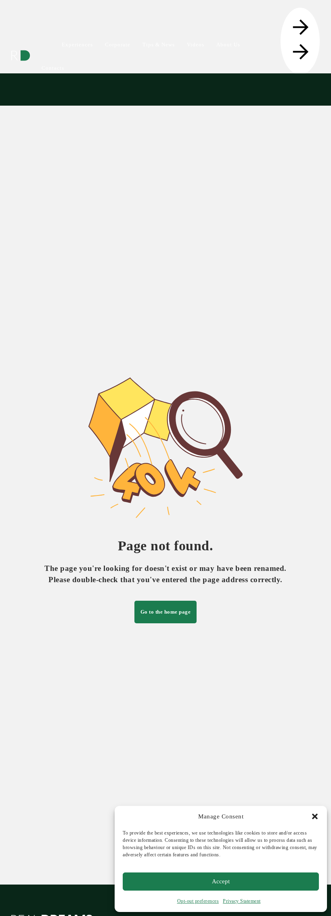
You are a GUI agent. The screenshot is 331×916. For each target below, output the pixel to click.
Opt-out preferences (198, 901)
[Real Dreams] (20, 56)
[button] (315, 816)
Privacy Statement (242, 901)
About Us (228, 45)
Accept (221, 881)
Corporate (117, 45)
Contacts (53, 68)
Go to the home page (165, 612)
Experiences (77, 45)
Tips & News (158, 45)
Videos (195, 45)
